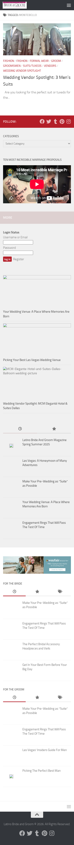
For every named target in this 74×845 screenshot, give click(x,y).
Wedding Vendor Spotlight (22, 70)
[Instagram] (68, 121)
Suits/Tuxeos (32, 66)
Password (9, 248)
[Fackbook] (42, 121)
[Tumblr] (55, 121)
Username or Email (15, 237)
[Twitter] (48, 121)
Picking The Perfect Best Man (41, 771)
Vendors (50, 66)
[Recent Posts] (20, 429)
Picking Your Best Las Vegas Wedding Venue (32, 360)
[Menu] (69, 5)
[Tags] (59, 591)
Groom (56, 61)
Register (18, 259)
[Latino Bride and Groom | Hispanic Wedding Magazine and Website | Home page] (19, 5)
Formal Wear (39, 61)
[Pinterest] (61, 121)
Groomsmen (12, 66)
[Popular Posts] (54, 429)
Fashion (8, 61)
